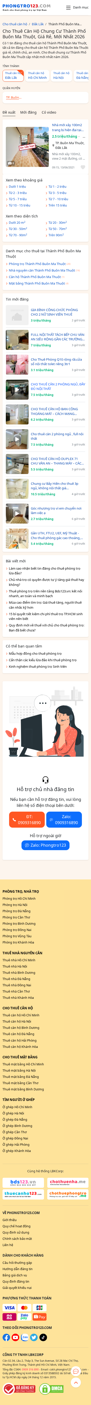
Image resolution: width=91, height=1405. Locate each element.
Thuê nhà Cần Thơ (16, 991)
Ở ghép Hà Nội (13, 1113)
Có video (49, 112)
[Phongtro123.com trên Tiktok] (43, 1340)
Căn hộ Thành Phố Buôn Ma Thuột (35, 277)
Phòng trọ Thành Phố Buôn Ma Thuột (37, 264)
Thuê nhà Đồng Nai (17, 985)
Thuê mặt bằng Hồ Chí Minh (23, 1064)
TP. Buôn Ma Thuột (13, 98)
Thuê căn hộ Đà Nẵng (18, 1034)
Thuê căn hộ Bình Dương (21, 1028)
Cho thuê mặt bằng (20, 1057)
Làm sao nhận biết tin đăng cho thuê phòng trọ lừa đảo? (44, 571)
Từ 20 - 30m (58, 222)
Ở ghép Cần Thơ (15, 1132)
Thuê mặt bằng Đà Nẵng (21, 1077)
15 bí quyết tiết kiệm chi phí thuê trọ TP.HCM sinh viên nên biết (46, 616)
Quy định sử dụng (16, 1232)
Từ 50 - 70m (58, 228)
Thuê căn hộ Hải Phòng (20, 1040)
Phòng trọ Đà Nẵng (17, 911)
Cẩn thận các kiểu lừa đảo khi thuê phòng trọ (43, 660)
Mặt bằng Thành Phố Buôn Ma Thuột (37, 283)
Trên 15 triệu (58, 205)
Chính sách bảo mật (17, 1239)
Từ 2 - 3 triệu (18, 193)
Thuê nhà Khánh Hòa (18, 998)
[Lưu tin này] (82, 167)
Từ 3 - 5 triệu (57, 193)
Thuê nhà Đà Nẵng (16, 979)
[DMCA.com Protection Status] (51, 1389)
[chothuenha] (68, 1183)
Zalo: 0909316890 (66, 819)
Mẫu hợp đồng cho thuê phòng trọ (35, 653)
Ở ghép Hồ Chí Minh (17, 1107)
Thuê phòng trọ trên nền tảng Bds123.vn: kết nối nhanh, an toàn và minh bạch (45, 593)
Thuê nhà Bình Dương (19, 973)
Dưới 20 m (17, 222)
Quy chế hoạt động (17, 1226)
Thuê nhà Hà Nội (15, 966)
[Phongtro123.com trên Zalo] (25, 1340)
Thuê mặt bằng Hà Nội (19, 1070)
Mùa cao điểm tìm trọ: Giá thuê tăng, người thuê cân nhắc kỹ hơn (45, 605)
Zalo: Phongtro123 (48, 845)
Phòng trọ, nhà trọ (21, 891)
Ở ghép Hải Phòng (16, 1144)
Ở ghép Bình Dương (17, 1126)
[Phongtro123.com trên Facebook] (6, 1340)
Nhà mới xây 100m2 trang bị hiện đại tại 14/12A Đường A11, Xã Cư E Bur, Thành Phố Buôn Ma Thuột (67, 127)
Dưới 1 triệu (17, 186)
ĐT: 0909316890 (29, 819)
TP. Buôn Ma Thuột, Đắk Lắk (69, 145)
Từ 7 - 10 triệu (58, 199)
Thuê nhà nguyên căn (22, 953)
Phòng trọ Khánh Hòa (18, 942)
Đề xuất (9, 112)
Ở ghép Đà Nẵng (15, 1119)
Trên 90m (56, 235)
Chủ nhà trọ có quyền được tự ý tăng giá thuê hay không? (46, 582)
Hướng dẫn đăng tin (18, 1269)
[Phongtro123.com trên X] (34, 1340)
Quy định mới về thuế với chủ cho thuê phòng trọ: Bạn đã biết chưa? (46, 627)
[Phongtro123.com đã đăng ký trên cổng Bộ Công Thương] (19, 1389)
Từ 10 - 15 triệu (19, 205)
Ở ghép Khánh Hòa (17, 1151)
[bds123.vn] (23, 1183)
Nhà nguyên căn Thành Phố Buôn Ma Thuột (42, 270)
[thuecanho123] (23, 1194)
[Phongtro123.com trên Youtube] (15, 1340)
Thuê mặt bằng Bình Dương (23, 1089)
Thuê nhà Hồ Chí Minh (19, 960)
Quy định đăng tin (16, 1281)
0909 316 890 (30, 1369)
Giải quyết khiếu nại (17, 1288)
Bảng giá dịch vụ (15, 1275)
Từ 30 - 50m (18, 228)
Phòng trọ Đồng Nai (17, 930)
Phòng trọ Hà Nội (15, 905)
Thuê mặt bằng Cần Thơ (20, 1083)
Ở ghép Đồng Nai (15, 1138)
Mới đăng (28, 112)
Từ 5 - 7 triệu (18, 199)
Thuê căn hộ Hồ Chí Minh (21, 1015)
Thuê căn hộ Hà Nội (17, 1021)
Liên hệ (8, 1245)
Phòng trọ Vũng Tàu (17, 936)
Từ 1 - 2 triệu (57, 186)
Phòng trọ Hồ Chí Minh (19, 898)
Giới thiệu (10, 1220)
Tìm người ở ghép (19, 1099)
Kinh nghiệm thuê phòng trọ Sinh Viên (38, 666)
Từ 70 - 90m (18, 235)
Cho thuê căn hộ (18, 1008)
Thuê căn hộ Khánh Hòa (20, 1047)
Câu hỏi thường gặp (17, 1263)
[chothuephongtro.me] (68, 1194)
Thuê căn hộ (13, 75)
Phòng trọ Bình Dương (19, 923)
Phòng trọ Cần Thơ (16, 917)
